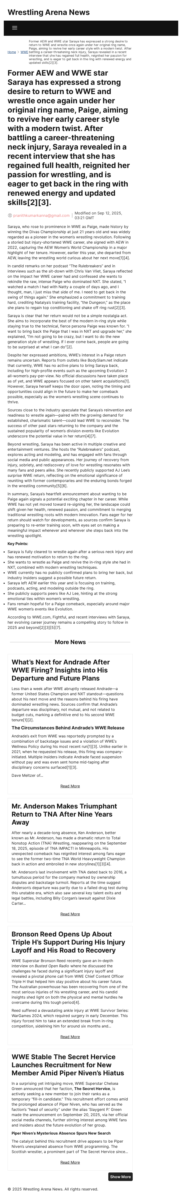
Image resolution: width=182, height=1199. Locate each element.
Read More (70, 786)
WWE (24, 52)
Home (12, 52)
